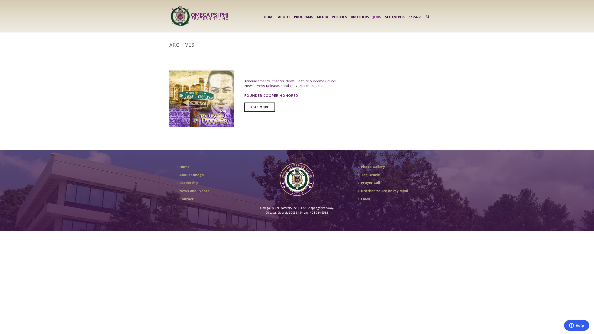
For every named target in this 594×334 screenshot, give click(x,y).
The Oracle (370, 174)
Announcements (257, 81)
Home (269, 16)
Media (322, 16)
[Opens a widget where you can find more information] (576, 326)
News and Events (194, 190)
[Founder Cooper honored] (201, 98)
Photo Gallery (373, 166)
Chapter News (283, 81)
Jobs (377, 16)
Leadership (189, 182)
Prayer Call (370, 182)
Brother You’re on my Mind (384, 190)
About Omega (191, 174)
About (284, 16)
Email (365, 198)
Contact (186, 198)
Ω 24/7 (415, 16)
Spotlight (288, 85)
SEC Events (395, 16)
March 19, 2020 (312, 85)
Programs (303, 16)
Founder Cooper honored (272, 95)
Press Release (267, 85)
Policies (339, 16)
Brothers (360, 16)
